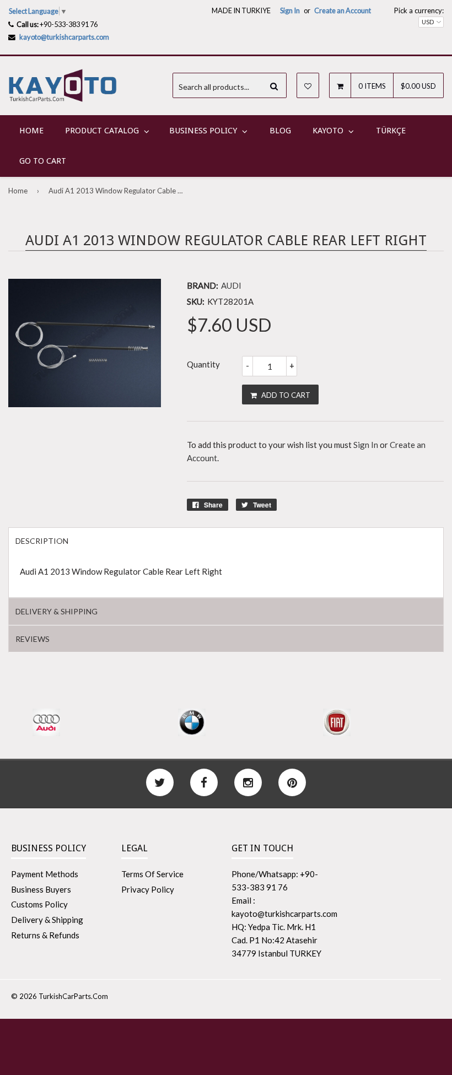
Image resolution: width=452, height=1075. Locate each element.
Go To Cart (42, 161)
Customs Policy (39, 904)
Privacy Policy (147, 889)
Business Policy (203, 131)
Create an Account (342, 10)
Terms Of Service (152, 874)
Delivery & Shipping (47, 920)
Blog (280, 131)
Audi (231, 285)
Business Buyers (41, 889)
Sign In (290, 10)
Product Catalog (102, 131)
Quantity (203, 364)
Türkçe (391, 131)
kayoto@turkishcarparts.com (64, 37)
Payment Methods (44, 874)
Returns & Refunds (45, 935)
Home (31, 131)
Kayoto (328, 131)
